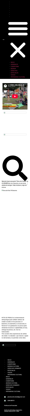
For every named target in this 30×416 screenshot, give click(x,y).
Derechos (15, 10)
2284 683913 (11, 400)
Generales (16, 4)
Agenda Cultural (13, 366)
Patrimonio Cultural (19, 16)
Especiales (16, 12)
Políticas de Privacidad (10, 405)
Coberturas (16, 6)
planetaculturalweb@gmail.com (16, 397)
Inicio (14, 2)
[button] (17, 39)
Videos (14, 14)
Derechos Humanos (14, 368)
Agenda (14, 8)
